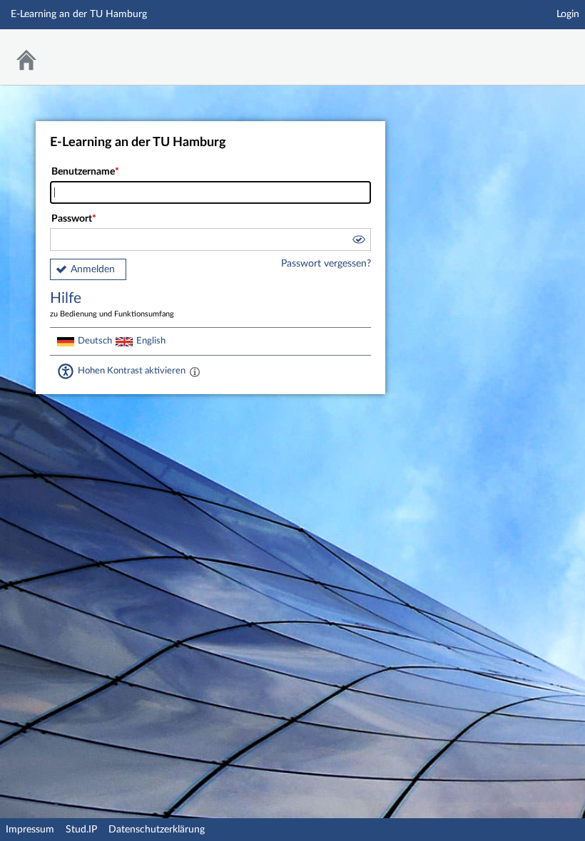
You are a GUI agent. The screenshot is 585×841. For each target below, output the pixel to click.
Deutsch (95, 340)
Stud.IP (81, 830)
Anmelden (93, 269)
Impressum (30, 830)
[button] (358, 241)
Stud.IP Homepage (530, 48)
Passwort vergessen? (326, 264)
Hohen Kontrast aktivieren (131, 370)
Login (567, 14)
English (151, 340)
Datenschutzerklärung (156, 830)
